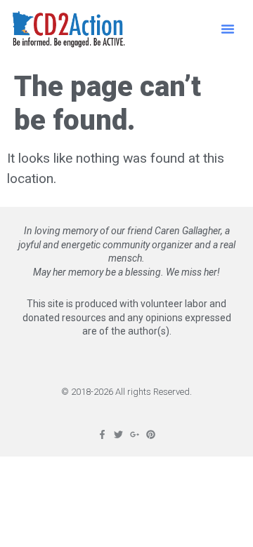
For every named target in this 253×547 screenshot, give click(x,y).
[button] (227, 28)
